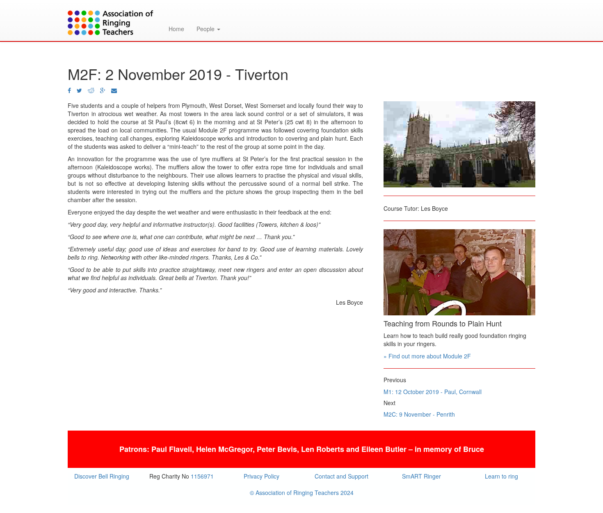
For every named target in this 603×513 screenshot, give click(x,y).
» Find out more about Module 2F (427, 356)
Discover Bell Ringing (101, 476)
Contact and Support (341, 476)
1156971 (202, 476)
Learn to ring (501, 476)
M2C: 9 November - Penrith (419, 414)
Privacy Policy (261, 476)
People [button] (206, 29)
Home (176, 29)
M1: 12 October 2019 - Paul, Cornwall (433, 392)
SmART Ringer (421, 476)
